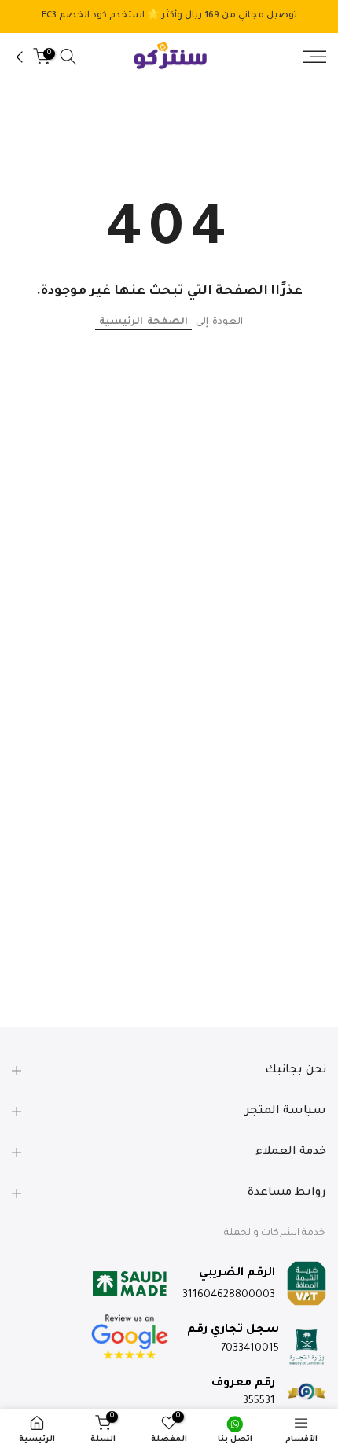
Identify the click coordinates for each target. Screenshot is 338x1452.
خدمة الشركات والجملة (274, 1233)
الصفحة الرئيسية (143, 322)
